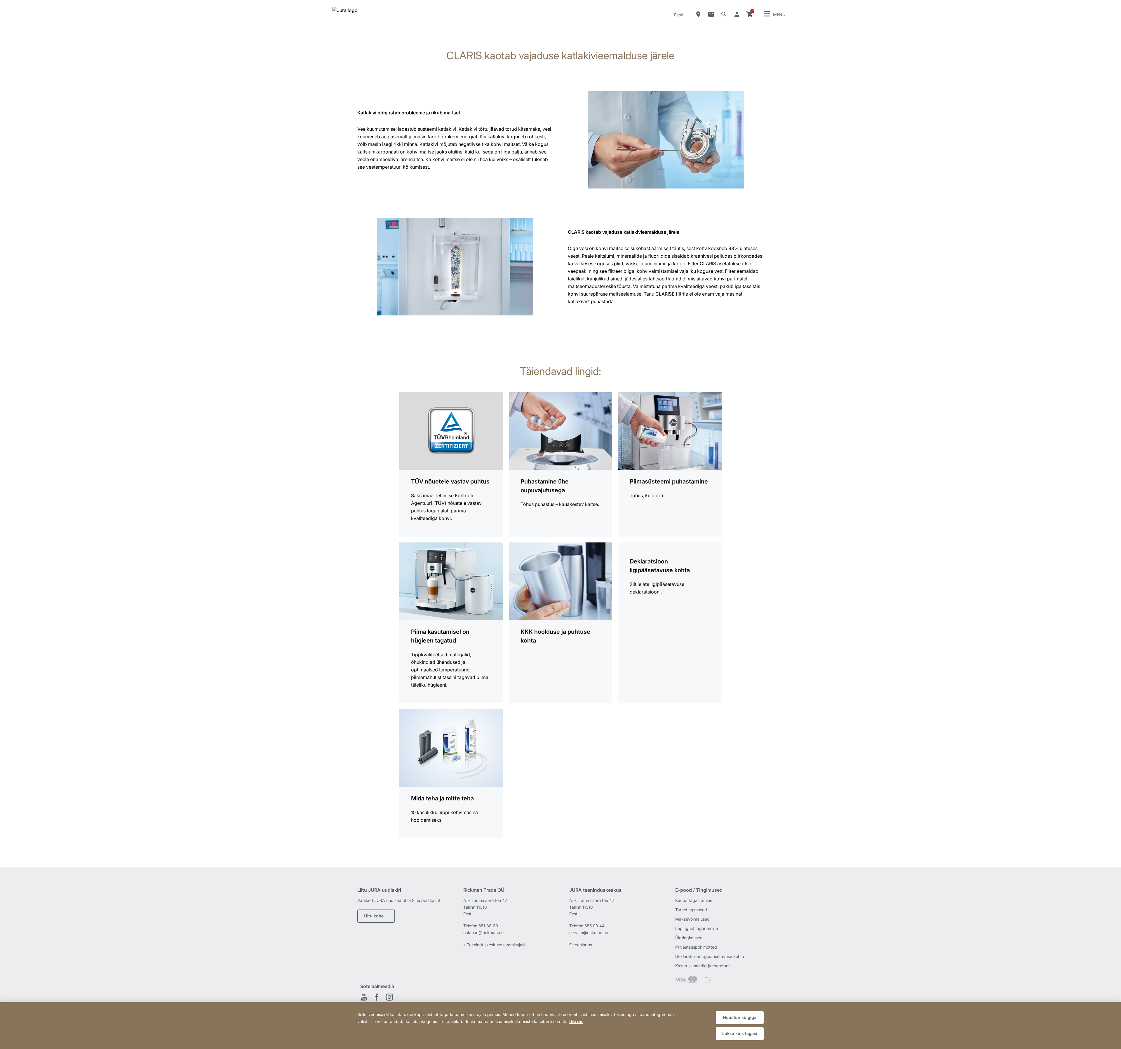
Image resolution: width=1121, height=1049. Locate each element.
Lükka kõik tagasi (739, 1033)
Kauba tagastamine (693, 900)
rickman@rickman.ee (483, 932)
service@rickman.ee (588, 932)
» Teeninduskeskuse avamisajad (494, 944)
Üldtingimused (689, 937)
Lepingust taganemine (696, 928)
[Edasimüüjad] (698, 14)
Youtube (363, 997)
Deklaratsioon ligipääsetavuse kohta (709, 956)
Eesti (678, 14)
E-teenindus (580, 944)
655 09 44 (594, 925)
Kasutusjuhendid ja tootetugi (702, 965)
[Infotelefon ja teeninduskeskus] (711, 14)
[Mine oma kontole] (736, 14)
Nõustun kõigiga (739, 1017)
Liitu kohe (374, 915)
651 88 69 (488, 925)
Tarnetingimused (691, 909)
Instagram (389, 997)
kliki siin (576, 1021)
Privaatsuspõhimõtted (696, 947)
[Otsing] (723, 14)
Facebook (376, 997)
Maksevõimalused (692, 919)
